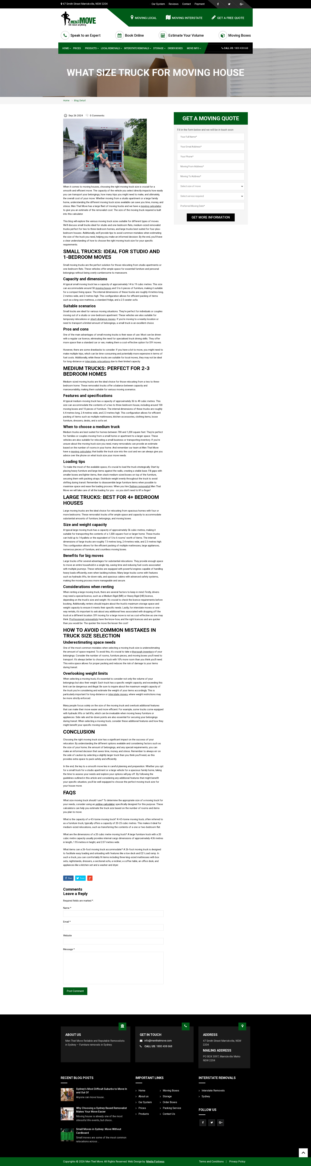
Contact (186, 4)
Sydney (206, 1096)
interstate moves (118, 694)
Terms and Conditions (211, 1161)
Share (70, 878)
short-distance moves (102, 319)
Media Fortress (155, 1161)
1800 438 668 (158, 1046)
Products (91, 48)
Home (65, 48)
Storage (158, 48)
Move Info (193, 48)
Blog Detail (80, 100)
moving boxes (103, 288)
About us (143, 1096)
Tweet (82, 878)
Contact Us (169, 1113)
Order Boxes (175, 48)
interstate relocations (97, 361)
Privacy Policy (237, 1161)
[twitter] (229, 4)
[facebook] (218, 4)
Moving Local (146, 18)
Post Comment (75, 991)
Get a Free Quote (230, 18)
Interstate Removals (136, 48)
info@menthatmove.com (158, 1040)
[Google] (241, 4)
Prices (77, 48)
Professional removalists (83, 619)
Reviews (174, 4)
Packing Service (172, 1108)
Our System (158, 4)
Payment (200, 4)
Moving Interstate (187, 18)
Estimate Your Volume (186, 35)
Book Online (134, 35)
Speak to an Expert (85, 35)
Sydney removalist (139, 486)
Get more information (211, 217)
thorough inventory (143, 651)
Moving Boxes (239, 35)
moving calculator (151, 206)
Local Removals (110, 48)
